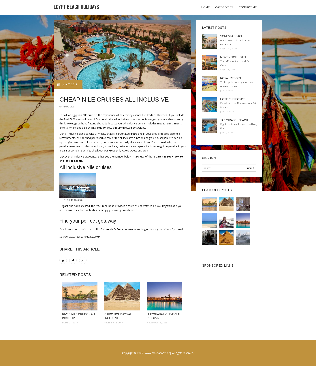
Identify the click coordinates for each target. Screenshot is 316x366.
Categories (224, 7)
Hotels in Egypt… (233, 99)
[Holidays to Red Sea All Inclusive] (243, 220)
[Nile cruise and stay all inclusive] (226, 237)
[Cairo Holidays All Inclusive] (122, 296)
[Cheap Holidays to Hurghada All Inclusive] (226, 220)
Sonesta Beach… (233, 36)
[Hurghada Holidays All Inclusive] (165, 296)
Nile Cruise (68, 106)
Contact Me (248, 7)
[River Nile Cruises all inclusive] (80, 296)
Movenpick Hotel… (234, 57)
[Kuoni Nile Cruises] (243, 237)
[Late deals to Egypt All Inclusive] (209, 220)
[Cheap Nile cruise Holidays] (209, 237)
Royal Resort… (232, 78)
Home (205, 7)
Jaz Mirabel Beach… (235, 120)
